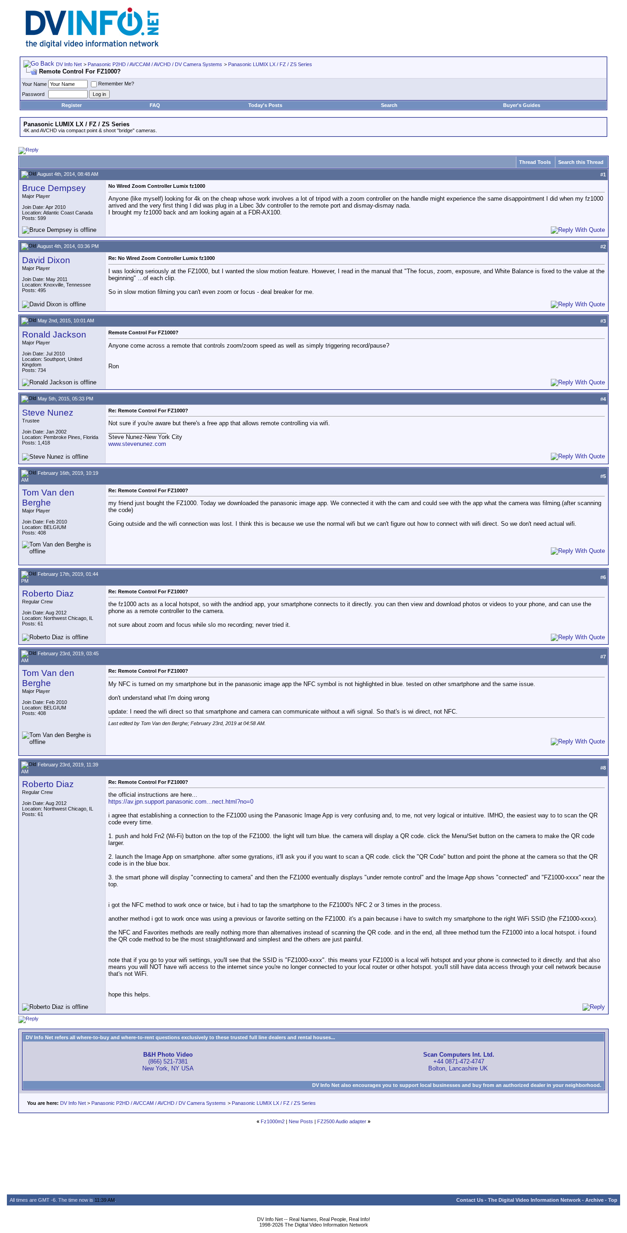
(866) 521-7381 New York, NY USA (168, 1061)
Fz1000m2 (273, 1121)
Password (33, 94)
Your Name (34, 84)
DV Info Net (69, 64)
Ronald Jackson (54, 334)
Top (612, 1200)
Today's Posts (265, 105)
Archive (594, 1200)
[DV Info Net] (92, 46)
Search (389, 105)
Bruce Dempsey (54, 188)
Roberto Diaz (48, 593)
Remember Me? (116, 83)
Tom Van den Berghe (48, 497)
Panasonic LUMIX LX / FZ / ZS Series (270, 64)
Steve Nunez (47, 412)
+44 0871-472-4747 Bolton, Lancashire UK (458, 1061)
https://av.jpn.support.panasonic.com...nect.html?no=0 (180, 801)
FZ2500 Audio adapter (341, 1121)
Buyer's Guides (521, 105)
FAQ (155, 105)
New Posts (301, 1121)
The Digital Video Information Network (534, 1200)
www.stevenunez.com (137, 443)
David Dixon (46, 260)
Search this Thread (581, 162)
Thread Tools (535, 162)
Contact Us (469, 1200)
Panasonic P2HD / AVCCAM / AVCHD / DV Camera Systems (155, 64)
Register (72, 105)
